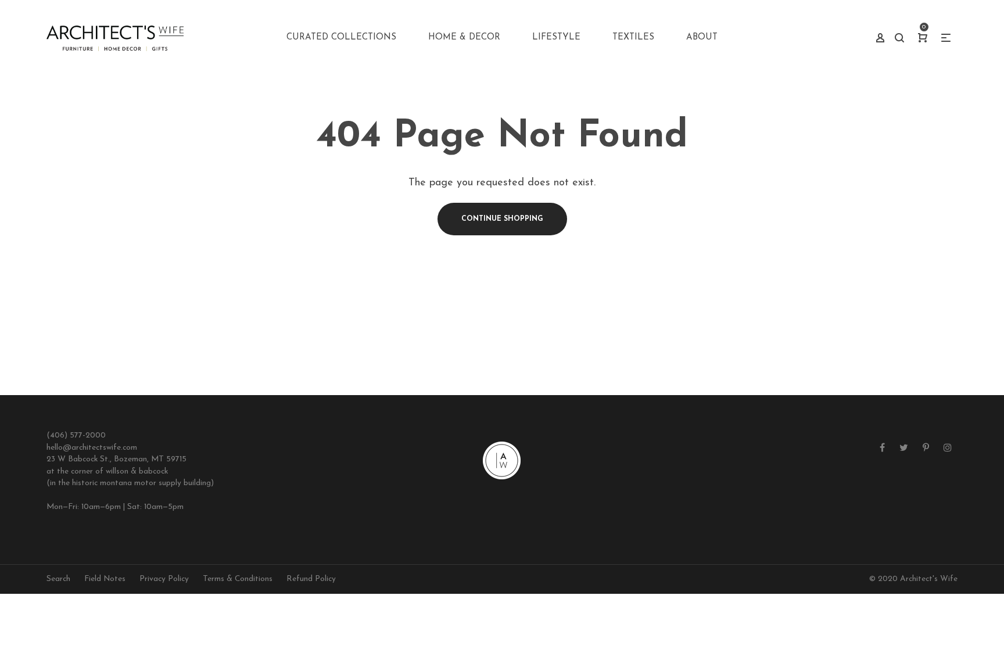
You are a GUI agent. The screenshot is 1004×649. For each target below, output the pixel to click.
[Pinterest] (926, 448)
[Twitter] (903, 448)
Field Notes (105, 579)
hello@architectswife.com (91, 447)
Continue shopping (502, 219)
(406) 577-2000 (76, 435)
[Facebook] (882, 448)
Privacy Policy (164, 579)
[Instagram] (948, 448)
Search (58, 579)
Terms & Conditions (237, 579)
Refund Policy (311, 579)
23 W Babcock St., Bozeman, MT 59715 (116, 459)
